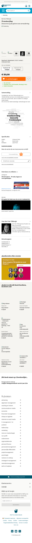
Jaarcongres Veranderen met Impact (14, 263)
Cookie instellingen (23, 520)
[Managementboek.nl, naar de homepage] (6, 6)
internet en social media (9, 419)
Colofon (5, 520)
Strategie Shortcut (24, 307)
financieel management (8, 414)
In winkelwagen (12, 79)
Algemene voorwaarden (22, 518)
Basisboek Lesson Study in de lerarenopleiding (6, 363)
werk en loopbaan (7, 466)
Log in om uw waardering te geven (10, 157)
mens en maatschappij (8, 433)
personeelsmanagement (9, 447)
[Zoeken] (29, 10)
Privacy (10, 520)
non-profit (4, 436)
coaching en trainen (7, 405)
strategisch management (9, 460)
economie (4, 411)
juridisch (4, 425)
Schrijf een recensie (8, 161)
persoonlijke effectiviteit (8, 449)
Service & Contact (23, 522)
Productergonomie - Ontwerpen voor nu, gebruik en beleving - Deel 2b (7, 335)
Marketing (5, 15)
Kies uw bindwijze (6, 65)
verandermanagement (8, 463)
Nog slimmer (5, 307)
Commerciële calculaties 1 (23, 362)
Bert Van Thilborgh (6, 19)
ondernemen (5, 438)
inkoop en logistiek (7, 416)
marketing (4, 430)
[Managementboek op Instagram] (20, 531)
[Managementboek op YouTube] (16, 531)
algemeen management (9, 403)
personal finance (6, 444)
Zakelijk (4, 487)
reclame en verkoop (7, 458)
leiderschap (5, 427)
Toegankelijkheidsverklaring (10, 522)
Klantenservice (6, 483)
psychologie (5, 455)
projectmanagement (7, 452)
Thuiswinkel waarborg (9, 518)
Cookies (15, 520)
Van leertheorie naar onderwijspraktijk (24, 335)
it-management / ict (7, 422)
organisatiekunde (7, 441)
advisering (5, 400)
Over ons (16, 525)
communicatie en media (8, 408)
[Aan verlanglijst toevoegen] (28, 79)
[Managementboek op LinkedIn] (12, 531)
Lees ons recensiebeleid (7, 164)
